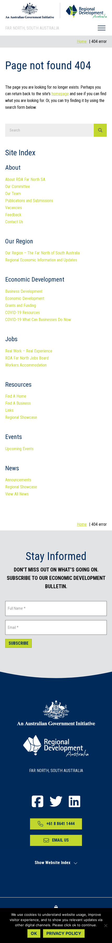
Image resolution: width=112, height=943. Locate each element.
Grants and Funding (20, 306)
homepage (60, 93)
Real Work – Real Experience (28, 351)
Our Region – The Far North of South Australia (42, 253)
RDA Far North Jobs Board (27, 358)
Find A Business (18, 403)
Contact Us (14, 222)
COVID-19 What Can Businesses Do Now (38, 320)
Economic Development (24, 298)
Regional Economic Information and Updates (41, 260)
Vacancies (13, 208)
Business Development (23, 291)
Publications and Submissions (29, 201)
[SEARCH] (100, 130)
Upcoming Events (19, 449)
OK (34, 933)
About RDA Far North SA (25, 180)
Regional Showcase (21, 417)
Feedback (13, 215)
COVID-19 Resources (22, 313)
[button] (101, 28)
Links (9, 410)
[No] (105, 925)
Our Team (13, 194)
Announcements (18, 480)
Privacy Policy (63, 933)
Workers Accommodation (26, 365)
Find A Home (15, 396)
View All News (17, 494)
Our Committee (17, 187)
